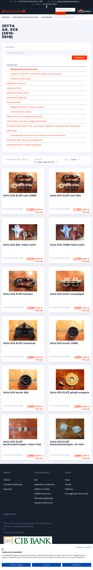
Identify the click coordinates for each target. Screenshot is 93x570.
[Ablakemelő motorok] (16, 83)
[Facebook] (46, 7)
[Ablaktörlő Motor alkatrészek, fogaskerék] (24, 140)
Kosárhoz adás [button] (33, 209)
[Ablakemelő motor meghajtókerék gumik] (24, 116)
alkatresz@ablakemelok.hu (68, 1)
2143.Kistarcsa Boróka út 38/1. (31, 1)
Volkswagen (46, 17)
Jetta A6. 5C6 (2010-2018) (13, 209)
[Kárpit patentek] (14, 102)
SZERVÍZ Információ (42, 493)
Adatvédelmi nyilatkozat (44, 484)
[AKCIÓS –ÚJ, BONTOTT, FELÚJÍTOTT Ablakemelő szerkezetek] (36, 74)
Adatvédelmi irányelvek (83, 547)
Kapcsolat (8, 489)
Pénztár (68, 484)
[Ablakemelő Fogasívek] (17, 97)
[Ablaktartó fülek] (14, 88)
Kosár (67, 480)
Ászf (36, 480)
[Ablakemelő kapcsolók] (20, 78)
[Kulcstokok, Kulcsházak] (21, 111)
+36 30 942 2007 (49, 4)
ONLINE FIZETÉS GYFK (43, 503)
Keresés (61, 13)
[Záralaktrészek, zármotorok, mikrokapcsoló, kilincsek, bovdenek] (38, 135)
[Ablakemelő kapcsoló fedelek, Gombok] (27, 107)
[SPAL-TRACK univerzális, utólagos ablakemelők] (27, 121)
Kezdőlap (6, 17)
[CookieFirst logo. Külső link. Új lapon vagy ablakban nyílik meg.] (3, 549)
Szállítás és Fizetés (41, 489)
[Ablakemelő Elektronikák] (18, 93)
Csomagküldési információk (76, 493)
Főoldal (7, 480)
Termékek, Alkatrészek (13, 484)
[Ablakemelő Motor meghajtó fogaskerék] (24, 144)
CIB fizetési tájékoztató (43, 498)
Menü (88, 11)
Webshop (69, 489)
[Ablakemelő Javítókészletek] (25, 17)
